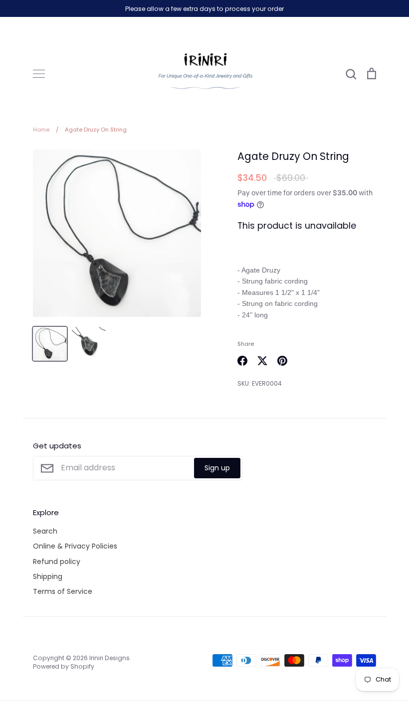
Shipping (47, 576)
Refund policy (56, 561)
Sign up (217, 468)
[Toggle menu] (39, 73)
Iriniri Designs (109, 658)
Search (45, 531)
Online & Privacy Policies (75, 546)
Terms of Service (62, 591)
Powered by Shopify (63, 666)
